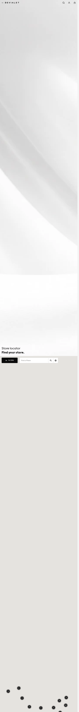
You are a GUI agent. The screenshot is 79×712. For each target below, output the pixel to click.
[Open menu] (2, 2)
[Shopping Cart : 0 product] (74, 3)
